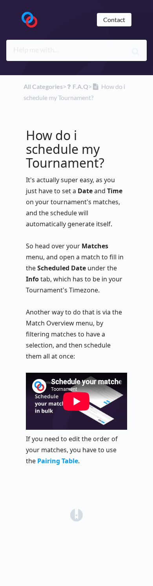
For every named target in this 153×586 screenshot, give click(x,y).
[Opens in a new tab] (76, 514)
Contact (114, 19)
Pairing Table (57, 461)
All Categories (43, 86)
